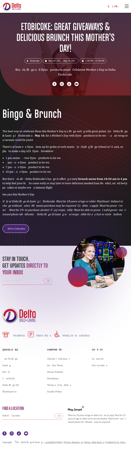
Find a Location (13, 408)
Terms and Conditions (59, 385)
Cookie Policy (54, 391)
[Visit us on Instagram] (62, 84)
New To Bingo (10, 359)
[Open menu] (127, 6)
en (109, 6)
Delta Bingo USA (11, 385)
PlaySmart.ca (9, 391)
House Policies (55, 372)
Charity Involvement (58, 359)
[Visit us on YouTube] (76, 84)
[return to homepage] (11, 6)
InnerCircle (8, 378)
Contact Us (98, 359)
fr (116, 6)
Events (6, 372)
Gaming (6, 365)
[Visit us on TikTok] (69, 84)
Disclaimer (53, 378)
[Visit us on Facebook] (54, 84)
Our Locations (99, 365)
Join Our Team (55, 365)
